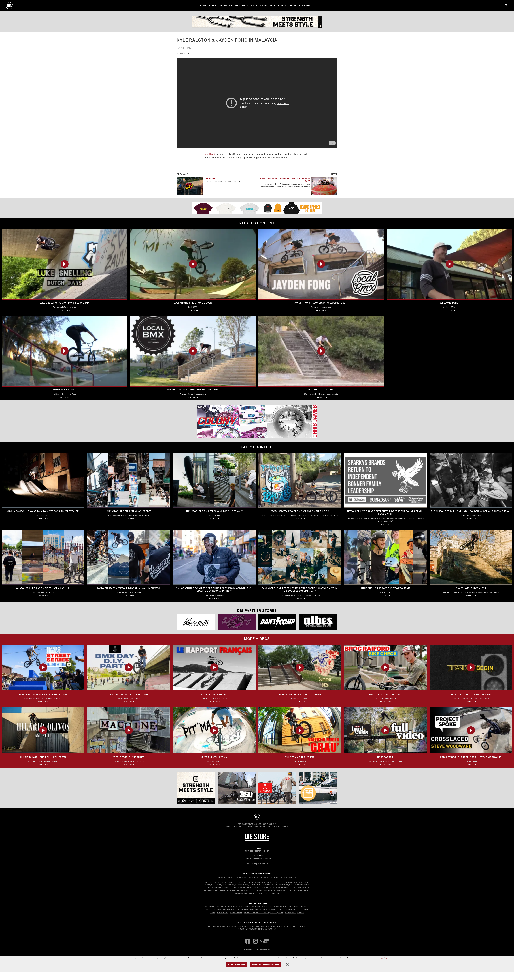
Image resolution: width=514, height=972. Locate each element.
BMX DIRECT (221, 907)
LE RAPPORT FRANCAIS (214, 694)
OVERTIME (210, 178)
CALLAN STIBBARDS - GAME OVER (193, 302)
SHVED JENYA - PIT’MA (214, 757)
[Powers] (237, 622)
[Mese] (196, 622)
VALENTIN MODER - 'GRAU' (299, 757)
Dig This (222, 5)
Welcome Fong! (449, 302)
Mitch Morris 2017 (64, 389)
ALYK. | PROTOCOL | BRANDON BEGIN (471, 694)
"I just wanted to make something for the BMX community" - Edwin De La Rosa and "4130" (214, 589)
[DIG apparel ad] (257, 208)
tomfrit (257, 949)
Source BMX (244, 929)
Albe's (210, 926)
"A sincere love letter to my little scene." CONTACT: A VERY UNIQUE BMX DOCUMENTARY (299, 589)
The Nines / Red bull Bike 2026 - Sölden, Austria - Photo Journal (471, 511)
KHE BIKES (217, 910)
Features (234, 5)
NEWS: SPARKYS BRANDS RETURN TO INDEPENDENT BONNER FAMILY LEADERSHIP (385, 512)
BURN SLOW (238, 907)
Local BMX (209, 154)
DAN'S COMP (280, 907)
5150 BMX (243, 926)
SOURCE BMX (222, 912)
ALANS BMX (210, 907)
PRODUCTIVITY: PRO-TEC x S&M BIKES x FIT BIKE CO (300, 511)
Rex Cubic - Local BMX (321, 389)
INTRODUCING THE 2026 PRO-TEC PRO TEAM (385, 588)
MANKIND (254, 910)
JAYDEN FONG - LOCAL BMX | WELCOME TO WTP (321, 302)
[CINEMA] (277, 788)
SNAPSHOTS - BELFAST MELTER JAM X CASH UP (43, 588)
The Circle (294, 5)
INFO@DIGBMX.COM (260, 864)
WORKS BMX (290, 912)
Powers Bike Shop (279, 926)
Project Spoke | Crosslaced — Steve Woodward (471, 757)
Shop (272, 5)
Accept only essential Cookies (265, 964)
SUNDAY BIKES (236, 912)
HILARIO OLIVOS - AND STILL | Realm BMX (43, 757)
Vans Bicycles (269, 929)
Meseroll (265, 926)
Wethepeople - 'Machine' (128, 757)
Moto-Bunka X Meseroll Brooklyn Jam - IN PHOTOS (128, 588)
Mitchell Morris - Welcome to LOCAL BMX (192, 389)
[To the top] (257, 816)
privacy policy (382, 958)
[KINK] (257, 22)
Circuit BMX (219, 926)
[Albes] (318, 622)
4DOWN (300, 912)
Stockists (262, 5)
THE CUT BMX (268, 907)
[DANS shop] (277, 622)
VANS (280, 912)
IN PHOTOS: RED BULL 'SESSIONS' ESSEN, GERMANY (214, 511)
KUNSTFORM (233, 910)
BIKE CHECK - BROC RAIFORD (385, 694)
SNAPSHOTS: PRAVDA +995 (471, 588)
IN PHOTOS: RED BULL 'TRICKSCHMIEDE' (128, 511)
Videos (212, 5)
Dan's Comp (232, 926)
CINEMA (248, 907)
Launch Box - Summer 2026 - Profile (300, 694)
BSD (230, 907)
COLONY (256, 907)
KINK (225, 910)
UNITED (273, 912)
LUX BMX (244, 910)
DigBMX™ (273, 824)
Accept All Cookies (236, 964)
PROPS (290, 910)
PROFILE (282, 910)
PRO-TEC (298, 910)
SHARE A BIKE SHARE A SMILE (256, 912)
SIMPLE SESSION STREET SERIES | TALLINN (43, 694)
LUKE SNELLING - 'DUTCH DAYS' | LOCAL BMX (64, 302)
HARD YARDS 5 (385, 757)
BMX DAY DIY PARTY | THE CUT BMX (129, 694)
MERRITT (263, 910)
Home (203, 5)
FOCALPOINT (293, 907)
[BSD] (237, 788)
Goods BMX (254, 926)
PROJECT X (308, 5)
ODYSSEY (273, 910)
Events (282, 5)
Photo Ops (248, 5)
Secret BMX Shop (298, 926)
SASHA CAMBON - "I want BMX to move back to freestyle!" (43, 511)
